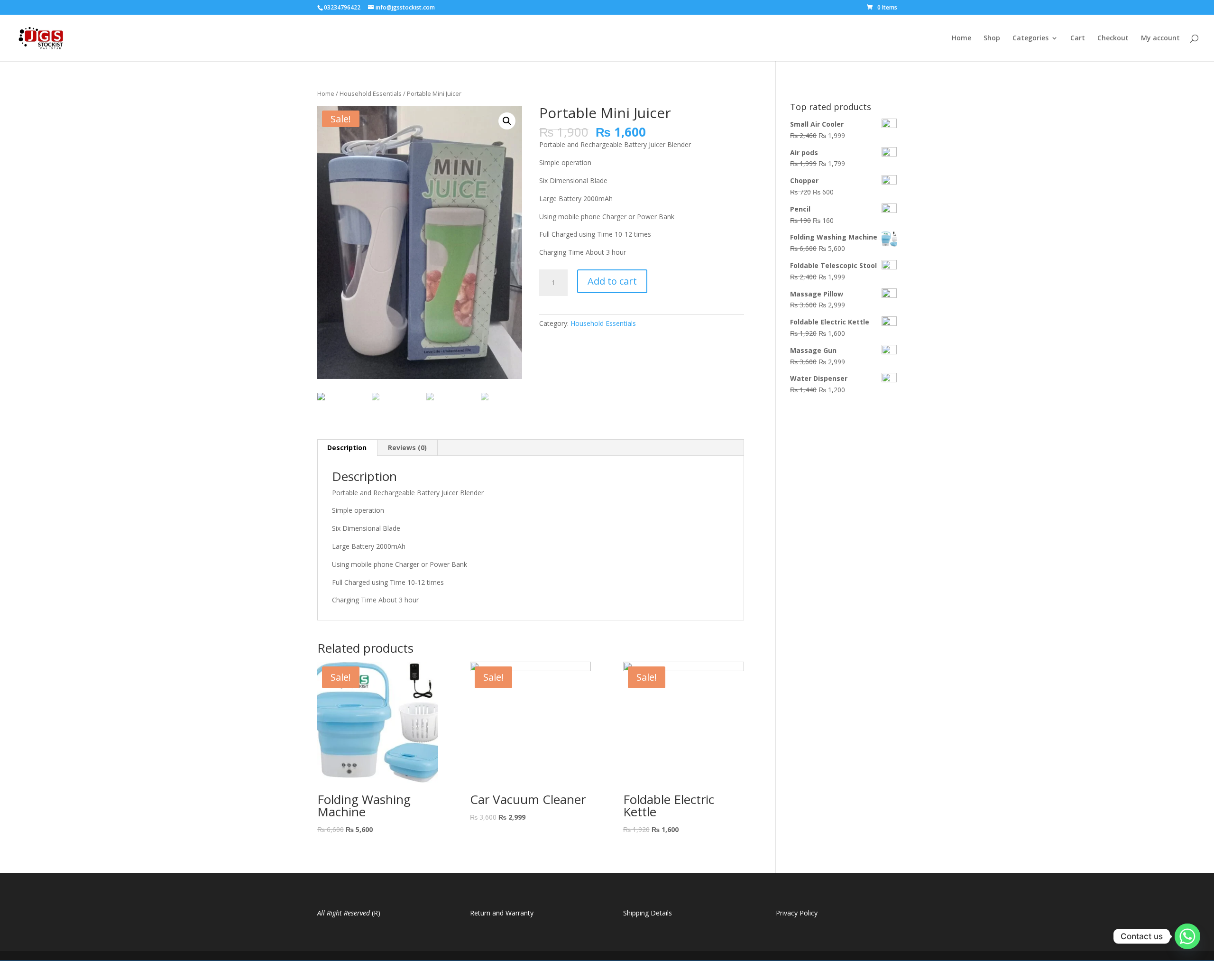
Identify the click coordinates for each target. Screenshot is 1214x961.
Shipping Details (647, 912)
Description (347, 447)
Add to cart (612, 281)
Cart (1077, 38)
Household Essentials (371, 93)
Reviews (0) (407, 447)
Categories (1030, 38)
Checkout (1113, 38)
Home (961, 38)
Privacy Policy (797, 912)
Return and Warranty (501, 912)
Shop (992, 38)
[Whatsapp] (1187, 936)
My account (1160, 38)
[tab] (347, 448)
